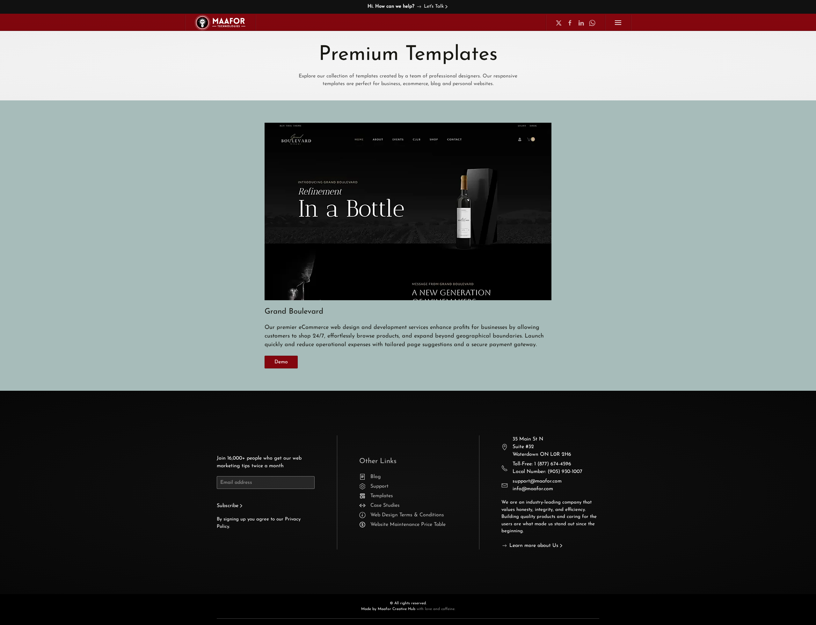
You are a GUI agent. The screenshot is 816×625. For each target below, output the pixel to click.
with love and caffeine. (436, 609)
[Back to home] (220, 23)
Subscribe (227, 505)
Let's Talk (434, 6)
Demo (281, 362)
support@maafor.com (537, 481)
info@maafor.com (533, 488)
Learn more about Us (533, 545)
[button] (618, 23)
